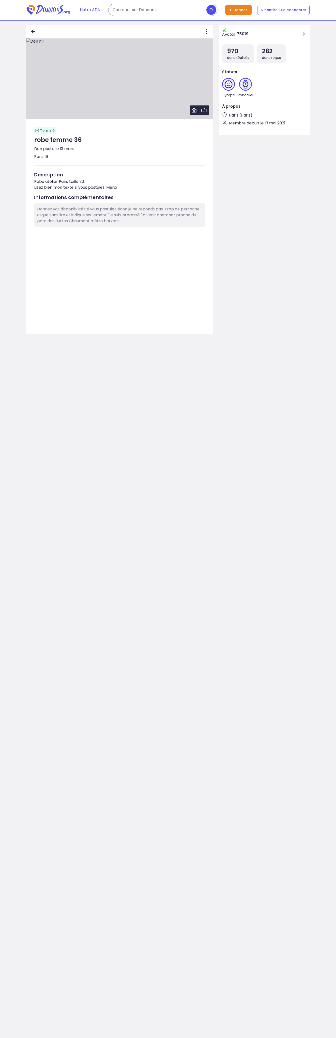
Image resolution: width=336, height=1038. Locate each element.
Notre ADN (90, 10)
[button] (119, 78)
